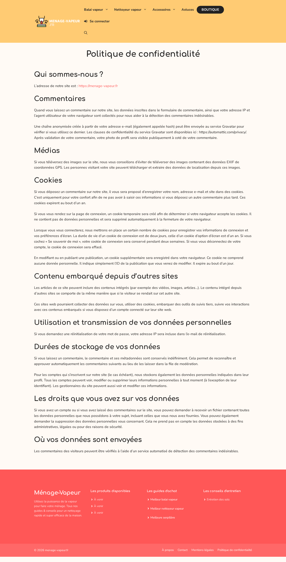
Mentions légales (202, 550)
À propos (168, 550)
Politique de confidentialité (235, 550)
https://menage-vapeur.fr (98, 86)
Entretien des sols (218, 499)
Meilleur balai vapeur (163, 499)
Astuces (188, 9)
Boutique (210, 9)
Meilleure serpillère (162, 517)
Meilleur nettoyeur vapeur (167, 509)
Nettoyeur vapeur (127, 9)
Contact (183, 550)
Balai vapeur (93, 9)
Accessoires (161, 9)
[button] (85, 33)
